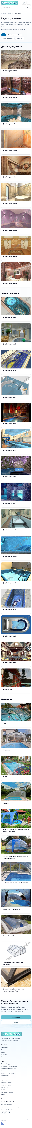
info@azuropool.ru (8, 1104)
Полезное (10, 13)
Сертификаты (5, 1050)
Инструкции (4, 1089)
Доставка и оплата (6, 1082)
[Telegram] (2, 1112)
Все (4, 35)
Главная (3, 13)
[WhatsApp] (5, 1112)
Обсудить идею (16, 1017)
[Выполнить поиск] (28, 7)
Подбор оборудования (7, 1064)
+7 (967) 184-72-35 (9, 1101)
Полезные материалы (7, 1092)
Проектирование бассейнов (9, 1066)
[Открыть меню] (29, 3)
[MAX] (9, 1112)
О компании (4, 1047)
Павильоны (20, 38)
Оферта (3, 1052)
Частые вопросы (5, 1087)
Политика (4, 1054)
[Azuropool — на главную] (9, 3)
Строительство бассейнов (8, 1068)
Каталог (16, 1022)
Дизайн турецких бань (14, 35)
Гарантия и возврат (6, 1085)
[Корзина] (24, 3)
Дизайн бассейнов (8, 38)
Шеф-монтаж (5, 1075)
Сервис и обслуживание (8, 1073)
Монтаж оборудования (7, 1071)
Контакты (3, 1057)
